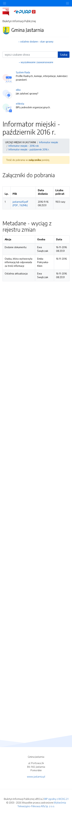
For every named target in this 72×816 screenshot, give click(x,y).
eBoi (18, 89)
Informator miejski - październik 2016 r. (29, 149)
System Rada (23, 72)
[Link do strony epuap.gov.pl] (24, 11)
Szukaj (63, 54)
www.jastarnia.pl (36, 776)
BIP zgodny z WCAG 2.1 (56, 798)
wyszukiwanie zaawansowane (37, 62)
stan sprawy (46, 41)
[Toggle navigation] (67, 3)
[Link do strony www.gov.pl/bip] (8, 11)
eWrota (20, 103)
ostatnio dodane (29, 41)
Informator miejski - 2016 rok (24, 145)
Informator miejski (48, 142)
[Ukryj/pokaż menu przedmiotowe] (4, 3)
